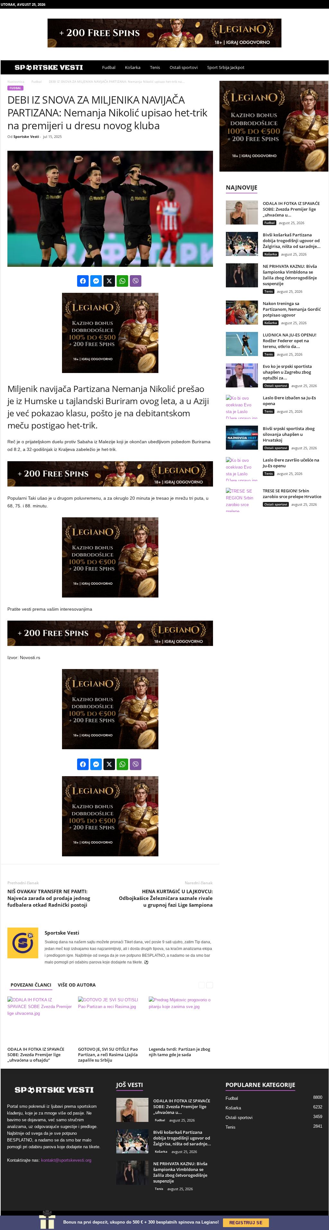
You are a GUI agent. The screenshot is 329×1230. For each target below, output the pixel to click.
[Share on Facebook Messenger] (96, 281)
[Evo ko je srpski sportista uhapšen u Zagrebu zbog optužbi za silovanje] (242, 375)
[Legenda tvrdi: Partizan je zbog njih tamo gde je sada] (181, 1021)
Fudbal (108, 67)
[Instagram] (304, 4)
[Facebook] (294, 4)
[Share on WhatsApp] (122, 281)
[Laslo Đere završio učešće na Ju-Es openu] (242, 469)
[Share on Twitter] (109, 281)
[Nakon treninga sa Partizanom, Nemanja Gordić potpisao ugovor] (242, 313)
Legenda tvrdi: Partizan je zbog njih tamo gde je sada (179, 1051)
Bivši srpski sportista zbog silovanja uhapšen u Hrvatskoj (289, 434)
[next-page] (210, 984)
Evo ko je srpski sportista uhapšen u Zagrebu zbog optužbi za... (287, 372)
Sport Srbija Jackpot (226, 67)
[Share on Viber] (135, 281)
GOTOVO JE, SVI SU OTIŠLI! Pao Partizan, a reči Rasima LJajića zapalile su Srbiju (108, 1054)
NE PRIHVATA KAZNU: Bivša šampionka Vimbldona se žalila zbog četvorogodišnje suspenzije (290, 274)
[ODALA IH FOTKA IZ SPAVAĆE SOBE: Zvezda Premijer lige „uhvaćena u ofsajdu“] (39, 1021)
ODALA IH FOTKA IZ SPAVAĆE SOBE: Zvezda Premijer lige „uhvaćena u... (291, 209)
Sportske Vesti (26, 136)
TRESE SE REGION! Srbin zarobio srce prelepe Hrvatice (292, 493)
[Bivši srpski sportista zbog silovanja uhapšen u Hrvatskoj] (242, 438)
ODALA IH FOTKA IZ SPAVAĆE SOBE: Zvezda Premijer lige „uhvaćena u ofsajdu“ (35, 1054)
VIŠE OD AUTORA (77, 985)
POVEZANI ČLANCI (31, 985)
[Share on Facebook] (83, 281)
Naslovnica (15, 81)
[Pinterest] (314, 4)
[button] (319, 67)
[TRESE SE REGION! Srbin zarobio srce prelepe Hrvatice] (242, 500)
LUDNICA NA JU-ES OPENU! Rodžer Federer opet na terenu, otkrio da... (289, 340)
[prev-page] (202, 984)
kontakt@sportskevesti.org (66, 1160)
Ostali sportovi (184, 67)
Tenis (155, 67)
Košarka (132, 67)
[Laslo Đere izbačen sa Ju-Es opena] (242, 407)
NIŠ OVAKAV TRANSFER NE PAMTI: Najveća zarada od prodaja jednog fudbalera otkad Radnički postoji (48, 898)
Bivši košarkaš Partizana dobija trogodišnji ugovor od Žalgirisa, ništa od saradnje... (292, 240)
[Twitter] (324, 4)
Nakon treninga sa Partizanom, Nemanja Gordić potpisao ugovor (292, 309)
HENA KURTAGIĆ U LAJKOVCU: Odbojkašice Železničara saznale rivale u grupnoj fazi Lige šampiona (166, 898)
